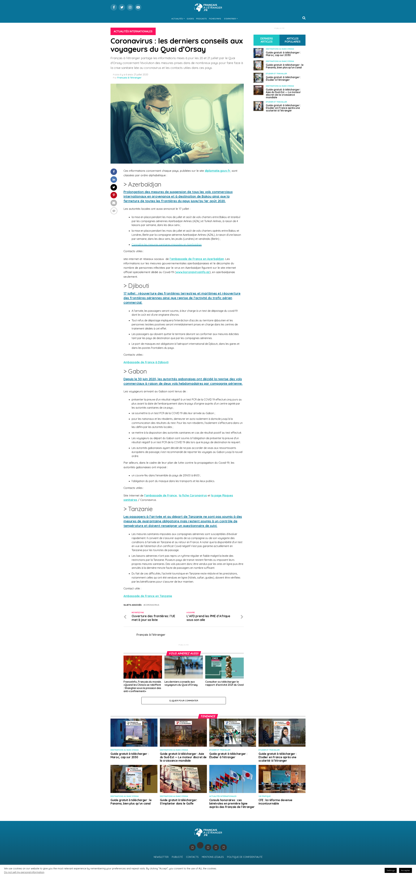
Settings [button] (391, 870)
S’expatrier (230, 18)
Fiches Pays (215, 18)
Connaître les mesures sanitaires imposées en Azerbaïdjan (167, 244)
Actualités (177, 18)
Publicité (177, 857)
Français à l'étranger (129, 77)
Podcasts (201, 18)
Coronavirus (152, 605)
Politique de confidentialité (244, 857)
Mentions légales (213, 857)
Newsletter (161, 857)
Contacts (192, 857)
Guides (190, 18)
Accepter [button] (405, 870)
